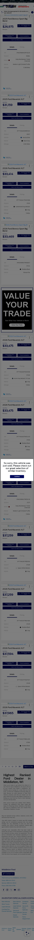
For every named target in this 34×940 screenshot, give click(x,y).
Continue (17, 476)
